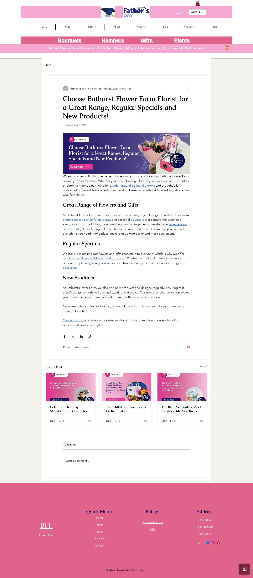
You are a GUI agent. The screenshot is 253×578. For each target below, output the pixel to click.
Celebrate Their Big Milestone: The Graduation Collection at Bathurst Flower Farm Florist (69, 409)
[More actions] (188, 89)
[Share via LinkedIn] (81, 336)
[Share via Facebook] (64, 336)
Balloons (193, 48)
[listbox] (197, 12)
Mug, (131, 48)
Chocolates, (150, 48)
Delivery (99, 538)
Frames (171, 48)
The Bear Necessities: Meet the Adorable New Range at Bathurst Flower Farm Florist (182, 409)
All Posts (50, 65)
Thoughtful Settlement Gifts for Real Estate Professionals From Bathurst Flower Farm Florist (126, 409)
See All (203, 366)
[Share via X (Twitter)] (73, 336)
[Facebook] (208, 543)
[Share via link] (89, 336)
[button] (197, 3)
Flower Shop (46, 535)
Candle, (104, 48)
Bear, (119, 48)
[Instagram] (213, 543)
